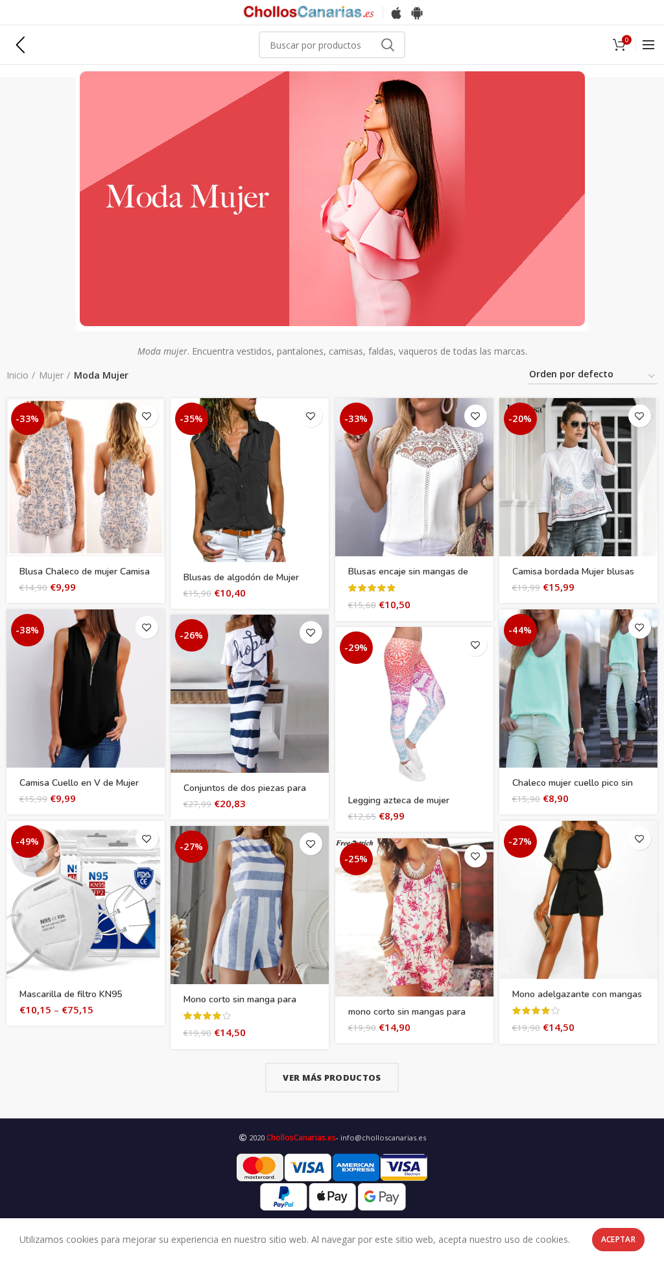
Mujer (51, 375)
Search (388, 44)
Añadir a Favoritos (147, 416)
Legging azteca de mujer (398, 801)
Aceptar (618, 1239)
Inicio (17, 375)
